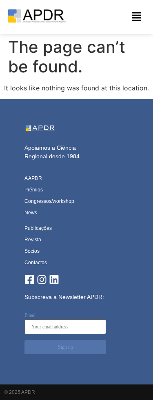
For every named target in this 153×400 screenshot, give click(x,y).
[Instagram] (42, 279)
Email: (30, 315)
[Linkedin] (54, 279)
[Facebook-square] (29, 279)
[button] (137, 17)
